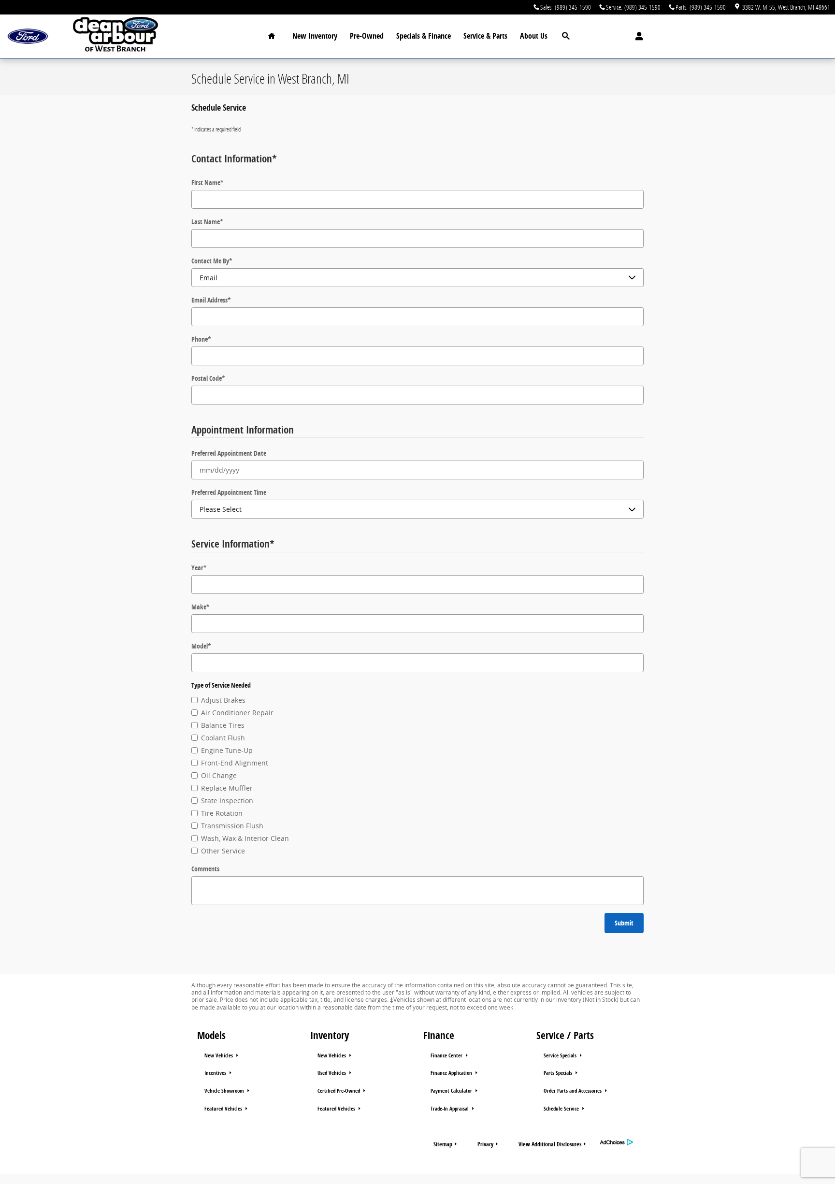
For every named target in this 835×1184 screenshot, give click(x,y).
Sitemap (442, 1144)
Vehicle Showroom (224, 1090)
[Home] (28, 36)
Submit (624, 922)
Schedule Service (562, 1108)
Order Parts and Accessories (573, 1090)
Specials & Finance (423, 35)
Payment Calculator (452, 1090)
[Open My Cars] (636, 36)
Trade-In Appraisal (450, 1108)
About (533, 35)
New (314, 35)
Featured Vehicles (224, 1108)
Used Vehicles (332, 1072)
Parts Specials (559, 1072)
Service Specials (561, 1055)
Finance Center (447, 1055)
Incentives (216, 1072)
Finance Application (452, 1072)
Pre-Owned (367, 35)
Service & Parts (485, 35)
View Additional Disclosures (549, 1144)
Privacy (485, 1144)
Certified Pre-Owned (339, 1090)
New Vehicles (219, 1055)
